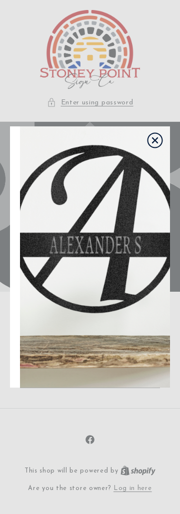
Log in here (133, 488)
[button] (90, 102)
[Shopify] (138, 471)
